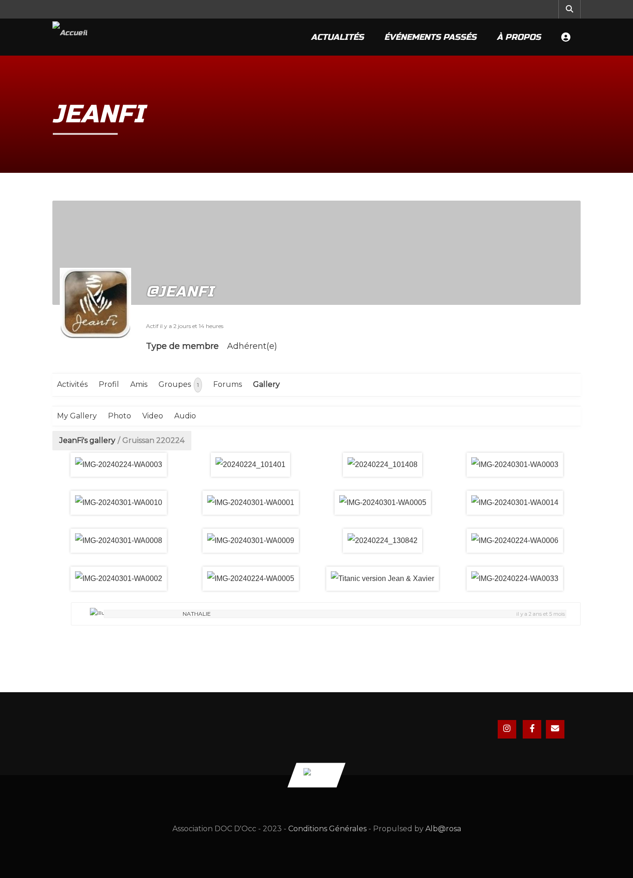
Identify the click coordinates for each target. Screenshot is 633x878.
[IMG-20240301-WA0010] (118, 503)
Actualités (337, 37)
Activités (72, 384)
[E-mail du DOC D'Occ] (555, 729)
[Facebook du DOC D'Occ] (532, 729)
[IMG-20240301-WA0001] (250, 503)
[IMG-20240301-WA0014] (514, 503)
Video (152, 415)
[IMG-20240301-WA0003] (514, 465)
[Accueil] (69, 37)
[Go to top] (316, 775)
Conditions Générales (327, 828)
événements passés (430, 37)
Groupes (178, 384)
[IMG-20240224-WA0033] (514, 579)
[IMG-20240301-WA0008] (118, 541)
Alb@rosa (443, 828)
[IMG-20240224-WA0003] (118, 465)
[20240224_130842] (382, 541)
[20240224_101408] (382, 465)
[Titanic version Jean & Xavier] (382, 579)
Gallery (266, 384)
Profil (109, 384)
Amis (138, 384)
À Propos (519, 37)
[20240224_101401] (250, 465)
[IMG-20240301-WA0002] (118, 579)
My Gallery (77, 415)
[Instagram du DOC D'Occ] (507, 729)
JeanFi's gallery (87, 440)
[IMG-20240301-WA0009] (250, 541)
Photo (119, 415)
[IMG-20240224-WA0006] (514, 541)
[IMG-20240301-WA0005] (382, 503)
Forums (227, 384)
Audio (185, 415)
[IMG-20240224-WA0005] (250, 579)
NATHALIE (197, 613)
